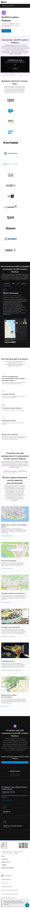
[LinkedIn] (26, 844)
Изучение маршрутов (6, 602)
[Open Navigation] (28, 2)
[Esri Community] (20, 847)
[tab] (7, 283)
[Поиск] (24, 2)
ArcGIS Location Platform (8, 6)
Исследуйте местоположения (8, 636)
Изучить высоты (5, 706)
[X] (23, 844)
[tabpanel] (15, 315)
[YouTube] (26, 847)
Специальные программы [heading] (7, 868)
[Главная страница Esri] (4, 2)
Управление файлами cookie (8, 897)
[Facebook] (20, 844)
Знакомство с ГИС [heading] (5, 862)
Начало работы (6, 31)
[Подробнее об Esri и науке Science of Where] (4, 846)
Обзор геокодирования (7, 568)
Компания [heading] (3, 865)
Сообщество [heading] (4, 859)
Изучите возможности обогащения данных (11, 670)
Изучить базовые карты (6, 536)
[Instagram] (23, 847)
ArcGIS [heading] (2, 856)
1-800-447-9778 (8, 792)
